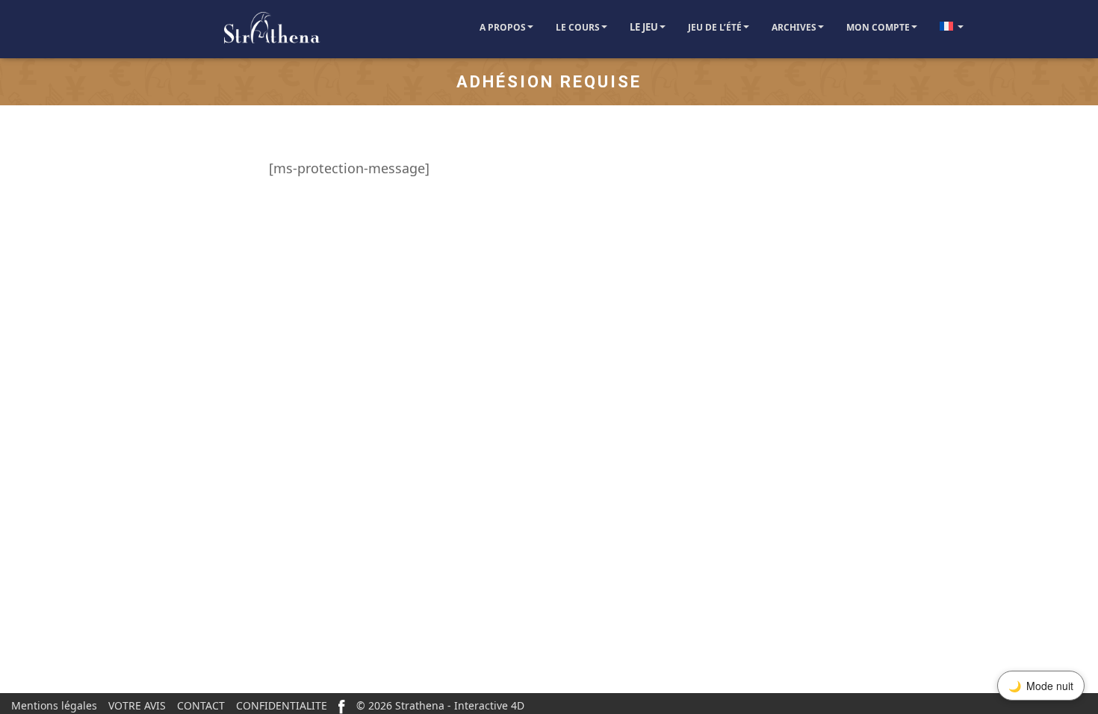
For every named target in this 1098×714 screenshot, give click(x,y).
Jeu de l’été (715, 27)
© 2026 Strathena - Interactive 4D (440, 705)
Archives (794, 27)
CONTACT (201, 705)
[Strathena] (228, 29)
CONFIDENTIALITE (281, 705)
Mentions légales (54, 705)
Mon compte (878, 27)
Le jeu (644, 27)
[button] (529, 27)
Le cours (578, 27)
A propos (503, 27)
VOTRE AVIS (137, 705)
